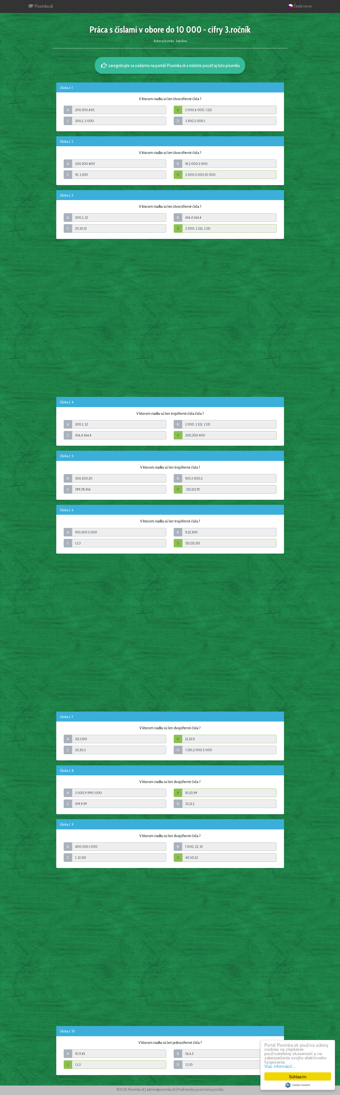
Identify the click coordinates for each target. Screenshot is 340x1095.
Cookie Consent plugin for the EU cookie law (297, 1085)
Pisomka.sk (43, 6)
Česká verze (302, 6)
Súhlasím (297, 1076)
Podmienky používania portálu (200, 1089)
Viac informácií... (280, 1066)
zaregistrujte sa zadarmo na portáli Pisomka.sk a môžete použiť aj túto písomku (174, 65)
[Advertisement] (170, 317)
